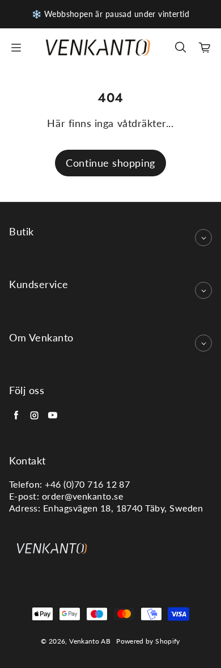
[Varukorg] (205, 47)
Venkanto (84, 641)
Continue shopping (110, 163)
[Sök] (180, 47)
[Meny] (16, 47)
